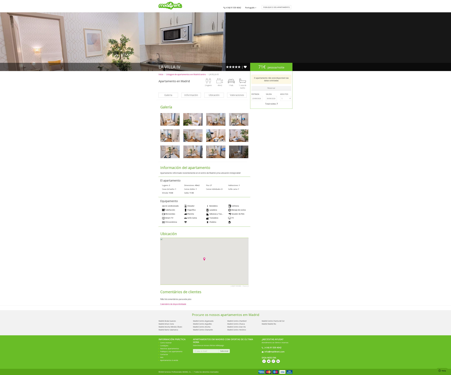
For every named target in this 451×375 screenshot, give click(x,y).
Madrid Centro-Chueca (236, 324)
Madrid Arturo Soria (166, 324)
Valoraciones (237, 95)
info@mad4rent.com (274, 351)
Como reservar (166, 343)
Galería (168, 95)
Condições (164, 345)
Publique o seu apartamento (171, 351)
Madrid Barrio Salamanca (168, 330)
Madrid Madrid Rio (269, 324)
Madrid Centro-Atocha (201, 327)
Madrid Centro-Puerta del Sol (273, 321)
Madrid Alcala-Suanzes (167, 321)
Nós (161, 357)
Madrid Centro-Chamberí (237, 321)
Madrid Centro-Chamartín (203, 330)
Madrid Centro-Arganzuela (203, 321)
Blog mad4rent (278, 361)
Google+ (273, 361)
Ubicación (214, 95)
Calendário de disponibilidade (173, 304)
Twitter (268, 361)
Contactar (164, 354)
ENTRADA (255, 94)
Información (191, 95)
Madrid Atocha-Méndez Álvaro (170, 327)
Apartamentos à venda (169, 360)
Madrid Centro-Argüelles (202, 324)
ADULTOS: (284, 94)
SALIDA (269, 94)
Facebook (264, 361)
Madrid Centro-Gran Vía (236, 327)
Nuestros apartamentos (169, 348)
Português (250, 7)
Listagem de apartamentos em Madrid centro (186, 74)
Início (161, 74)
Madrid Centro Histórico (236, 330)
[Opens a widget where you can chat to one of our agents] (442, 371)
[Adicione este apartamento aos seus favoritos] (245, 67)
